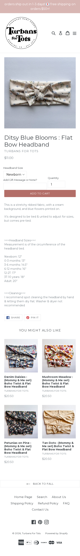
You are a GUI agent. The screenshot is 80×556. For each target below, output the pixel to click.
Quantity (53, 177)
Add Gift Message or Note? (20, 179)
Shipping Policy (22, 503)
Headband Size (13, 167)
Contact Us (40, 509)
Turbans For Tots (31, 533)
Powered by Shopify (56, 533)
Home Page (23, 497)
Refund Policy (48, 503)
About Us (59, 497)
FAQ (66, 503)
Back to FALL (43, 483)
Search (42, 497)
